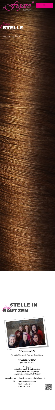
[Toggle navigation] (44, 5)
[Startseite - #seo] (10, 7)
